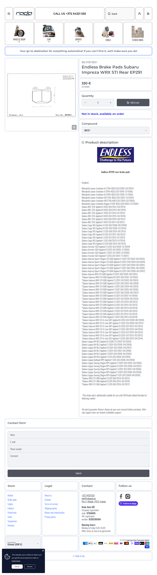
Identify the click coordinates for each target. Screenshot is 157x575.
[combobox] (120, 13)
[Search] (107, 13)
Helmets (11, 525)
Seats (10, 516)
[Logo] (24, 13)
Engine (10, 504)
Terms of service (51, 504)
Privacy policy (50, 516)
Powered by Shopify (143, 540)
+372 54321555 (88, 495)
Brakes (10, 495)
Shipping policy (51, 508)
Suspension (12, 521)
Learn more (16, 561)
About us (48, 495)
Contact (48, 499)
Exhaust (11, 508)
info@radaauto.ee (89, 498)
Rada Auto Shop (131, 540)
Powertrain (12, 512)
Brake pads (12, 499)
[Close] (43, 550)
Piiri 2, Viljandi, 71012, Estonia (94, 501)
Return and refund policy (54, 512)
